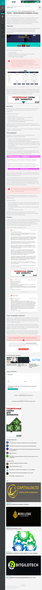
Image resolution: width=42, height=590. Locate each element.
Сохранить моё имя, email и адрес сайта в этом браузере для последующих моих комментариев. (22, 387)
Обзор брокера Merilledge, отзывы (15, 466)
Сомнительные (10, 7)
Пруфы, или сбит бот (13, 453)
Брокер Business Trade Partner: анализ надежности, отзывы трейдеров (22, 469)
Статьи (15, 7)
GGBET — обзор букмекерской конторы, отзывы (22, 365)
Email (25, 381)
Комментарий (10, 374)
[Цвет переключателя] (2, 2)
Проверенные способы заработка (17, 6)
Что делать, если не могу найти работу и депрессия (12, 365)
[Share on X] (2, 25)
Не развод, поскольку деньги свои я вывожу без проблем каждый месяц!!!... (23, 446)
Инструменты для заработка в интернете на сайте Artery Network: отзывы (34, 366)
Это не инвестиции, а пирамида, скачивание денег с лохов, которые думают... (23, 442)
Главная (8, 6)
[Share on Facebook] (2, 29)
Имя (9, 381)
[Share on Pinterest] (2, 33)
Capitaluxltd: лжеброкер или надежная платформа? (18, 463)
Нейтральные (27, 6)
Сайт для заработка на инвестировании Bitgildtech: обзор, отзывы (21, 472)
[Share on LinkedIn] (2, 38)
